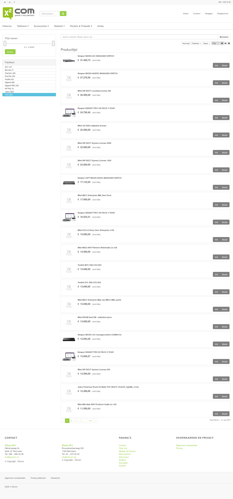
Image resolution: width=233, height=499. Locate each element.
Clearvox (7, 26)
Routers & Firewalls (80, 26)
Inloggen (209, 13)
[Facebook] (14, 2)
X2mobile (123, 462)
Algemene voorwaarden (186, 445)
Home (185, 13)
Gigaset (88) (10, 82)
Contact (196, 13)
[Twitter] (4, 2)
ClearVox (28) (10, 73)
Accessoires (41, 26)
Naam (206, 43)
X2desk (122, 459)
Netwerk (58, 26)
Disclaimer (55, 478)
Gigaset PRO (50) (12, 85)
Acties (100, 26)
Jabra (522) (9, 91)
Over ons (123, 448)
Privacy (179, 448)
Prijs (215, 43)
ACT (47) (8, 67)
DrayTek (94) (10, 76)
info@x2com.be (69, 456)
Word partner (125, 453)
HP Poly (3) (9, 88)
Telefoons (22, 26)
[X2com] (18, 13)
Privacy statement (38, 478)
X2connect (124, 456)
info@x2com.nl (12, 456)
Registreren (222, 13)
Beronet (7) (9, 70)
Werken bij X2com (127, 451)
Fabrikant (196, 43)
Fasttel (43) (9, 79)
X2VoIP (122, 465)
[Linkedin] (9, 2)
